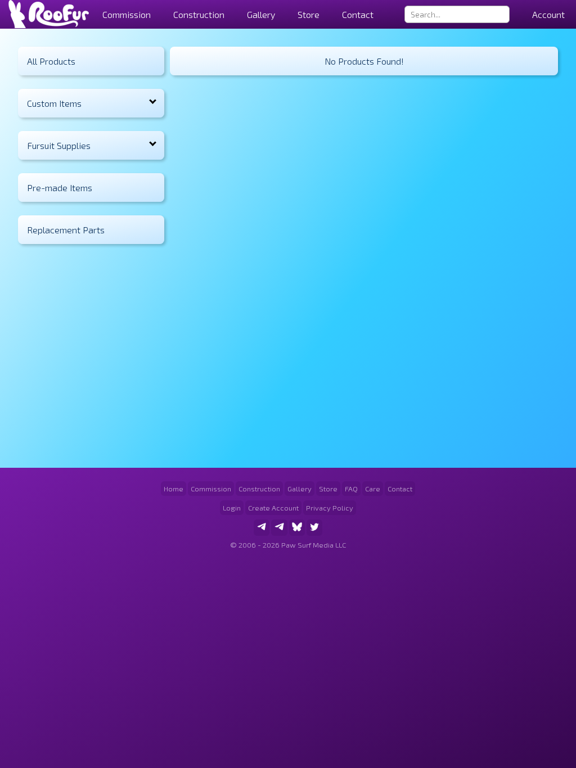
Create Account (273, 507)
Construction (259, 488)
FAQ (351, 488)
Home (173, 488)
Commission (211, 488)
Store (309, 14)
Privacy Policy (329, 507)
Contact (358, 14)
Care (372, 488)
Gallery (261, 14)
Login (232, 507)
